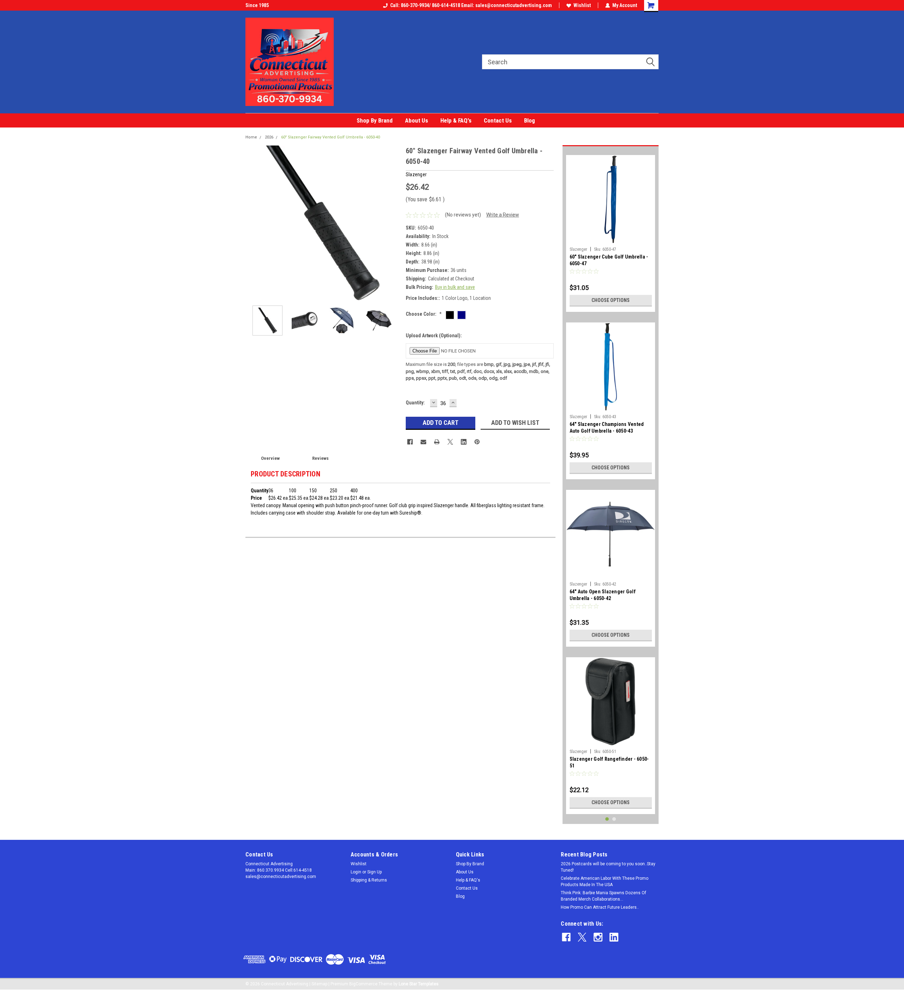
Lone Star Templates (419, 983)
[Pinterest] (477, 442)
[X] (450, 442)
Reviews (320, 458)
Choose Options (610, 300)
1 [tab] (607, 819)
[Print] (437, 442)
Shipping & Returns (369, 880)
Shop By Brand (375, 120)
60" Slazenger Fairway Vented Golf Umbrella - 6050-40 (330, 137)
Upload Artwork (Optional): (434, 335)
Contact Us (498, 120)
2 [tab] (614, 819)
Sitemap (319, 983)
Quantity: (415, 402)
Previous (252, 222)
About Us (416, 120)
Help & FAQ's (455, 120)
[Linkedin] (463, 442)
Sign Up (374, 872)
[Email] (423, 442)
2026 (269, 137)
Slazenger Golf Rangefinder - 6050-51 (609, 762)
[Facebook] (410, 442)
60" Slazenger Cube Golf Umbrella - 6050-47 (609, 260)
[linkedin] (613, 937)
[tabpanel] (610, 231)
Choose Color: (424, 314)
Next (393, 222)
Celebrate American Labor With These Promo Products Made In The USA (604, 881)
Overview (270, 458)
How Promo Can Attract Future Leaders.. (600, 907)
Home (251, 137)
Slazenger (578, 249)
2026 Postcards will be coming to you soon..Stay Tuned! (608, 867)
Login (356, 872)
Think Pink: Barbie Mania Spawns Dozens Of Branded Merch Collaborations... (603, 896)
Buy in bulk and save (455, 287)
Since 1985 (257, 5)
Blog (529, 120)
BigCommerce (363, 983)
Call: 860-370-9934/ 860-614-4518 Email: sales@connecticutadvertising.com (471, 5)
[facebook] (566, 937)
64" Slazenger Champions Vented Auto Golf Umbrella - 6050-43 (607, 427)
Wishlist (582, 5)
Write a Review (502, 215)
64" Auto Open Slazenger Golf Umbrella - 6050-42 (603, 595)
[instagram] (598, 937)
